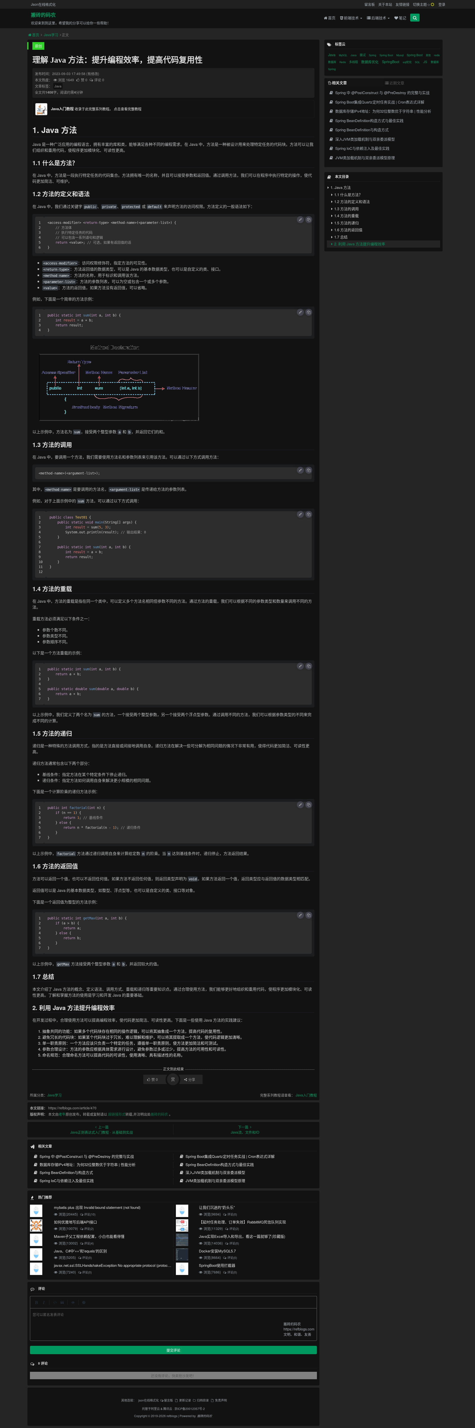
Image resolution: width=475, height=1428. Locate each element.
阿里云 (155, 1408)
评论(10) (89, 1214)
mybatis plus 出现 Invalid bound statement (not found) (97, 1207)
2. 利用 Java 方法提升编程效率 (359, 243)
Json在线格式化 (43, 4)
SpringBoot (391, 61)
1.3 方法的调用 (346, 208)
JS (425, 61)
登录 (441, 4)
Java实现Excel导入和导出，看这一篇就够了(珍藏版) (242, 1236)
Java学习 (51, 34)
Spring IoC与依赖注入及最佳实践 (66, 1180)
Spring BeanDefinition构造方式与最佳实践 (219, 1164)
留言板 (369, 4)
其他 (428, 55)
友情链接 (402, 4)
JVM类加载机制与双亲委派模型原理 (215, 1180)
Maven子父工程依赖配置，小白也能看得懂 (89, 1236)
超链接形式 (116, 1114)
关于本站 (385, 4)
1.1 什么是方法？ (347, 194)
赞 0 (84, 79)
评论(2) (89, 1228)
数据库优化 (370, 61)
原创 (38, 45)
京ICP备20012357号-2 (189, 1408)
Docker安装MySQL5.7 (217, 1250)
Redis (343, 62)
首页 (331, 17)
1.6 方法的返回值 (347, 229)
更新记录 (185, 1400)
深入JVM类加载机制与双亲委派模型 (215, 1172)
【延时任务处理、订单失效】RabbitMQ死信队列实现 (242, 1221)
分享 (191, 1079)
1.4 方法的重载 (346, 215)
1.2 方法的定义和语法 (351, 201)
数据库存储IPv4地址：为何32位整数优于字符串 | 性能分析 (87, 1164)
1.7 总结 (340, 236)
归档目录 (203, 1400)
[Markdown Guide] (84, 1302)
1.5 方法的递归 (346, 222)
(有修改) (92, 73)
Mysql (400, 55)
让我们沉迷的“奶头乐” (217, 1207)
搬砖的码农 (43, 15)
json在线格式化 (148, 1400)
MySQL (343, 55)
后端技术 (379, 17)
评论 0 (99, 79)
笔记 (402, 17)
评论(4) (89, 1243)
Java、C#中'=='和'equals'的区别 (80, 1250)
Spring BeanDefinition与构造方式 (66, 1172)
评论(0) (232, 1214)
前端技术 (352, 17)
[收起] (300, 219)
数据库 (332, 62)
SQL (418, 62)
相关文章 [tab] (339, 82)
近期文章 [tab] (396, 82)
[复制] (308, 219)
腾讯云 (167, 1408)
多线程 (354, 62)
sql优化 (407, 62)
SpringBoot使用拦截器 (217, 1265)
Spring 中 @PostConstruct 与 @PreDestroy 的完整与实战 (86, 1156)
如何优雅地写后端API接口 (75, 1221)
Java (57, 86)
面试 (363, 55)
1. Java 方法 (340, 187)
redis (437, 55)
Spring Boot (387, 55)
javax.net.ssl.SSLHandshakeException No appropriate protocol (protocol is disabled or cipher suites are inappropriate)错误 (152, 1265)
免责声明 (221, 1400)
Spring (373, 55)
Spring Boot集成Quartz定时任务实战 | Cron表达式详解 (230, 1156)
